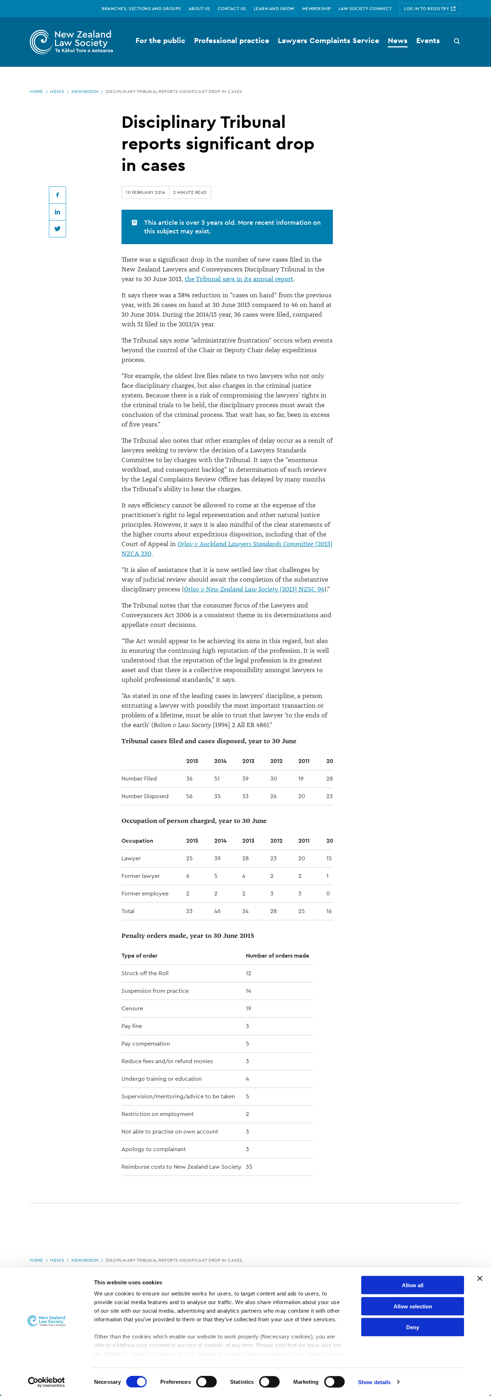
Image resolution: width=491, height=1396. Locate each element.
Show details (374, 1382)
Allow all (412, 1285)
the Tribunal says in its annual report (239, 279)
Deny (412, 1327)
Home (36, 91)
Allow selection (413, 1306)
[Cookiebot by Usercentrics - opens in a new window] (46, 1382)
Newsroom (85, 91)
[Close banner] (479, 1278)
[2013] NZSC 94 (254, 589)
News (57, 91)
